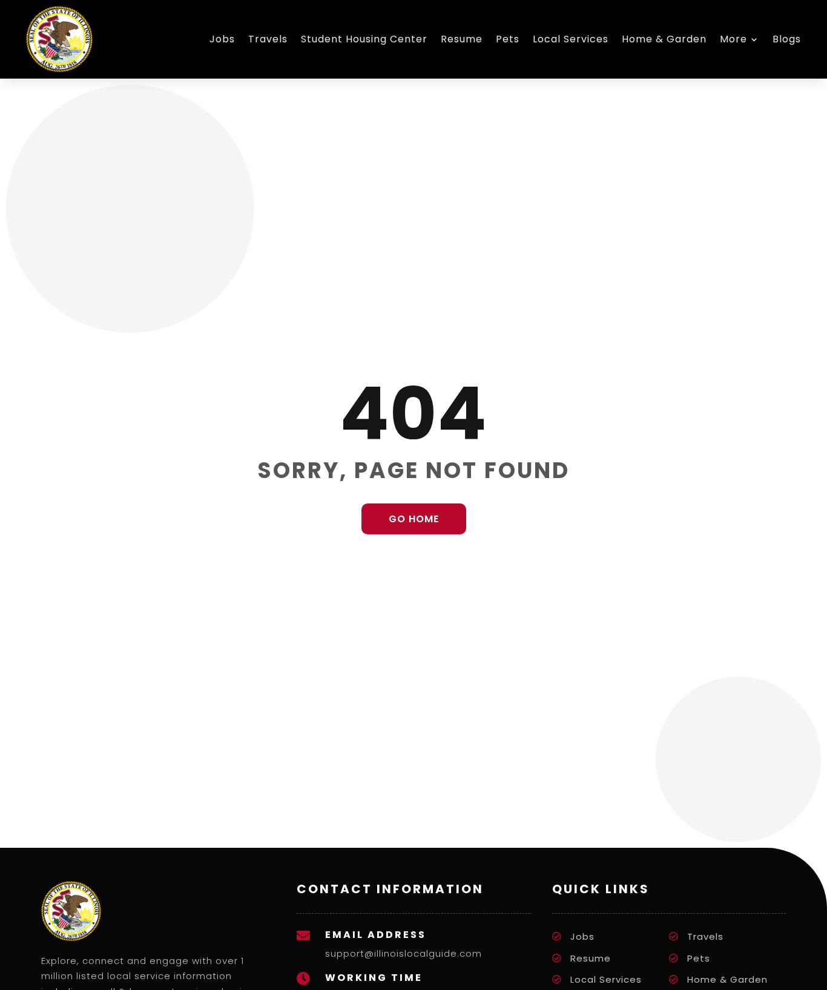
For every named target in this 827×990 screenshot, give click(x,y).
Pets (507, 39)
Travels (268, 39)
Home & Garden (664, 39)
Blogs (787, 39)
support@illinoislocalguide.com (403, 953)
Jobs (222, 39)
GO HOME (414, 519)
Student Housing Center (364, 39)
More (733, 39)
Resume (462, 39)
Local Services (570, 39)
